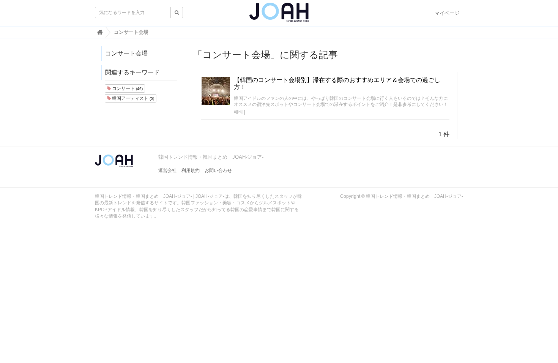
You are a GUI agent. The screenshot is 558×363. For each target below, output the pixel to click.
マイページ (447, 13)
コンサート (127, 88)
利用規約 (190, 170)
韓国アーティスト (132, 98)
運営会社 (167, 170)
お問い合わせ (218, 170)
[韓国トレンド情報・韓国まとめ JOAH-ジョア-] (279, 15)
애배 (238, 112)
